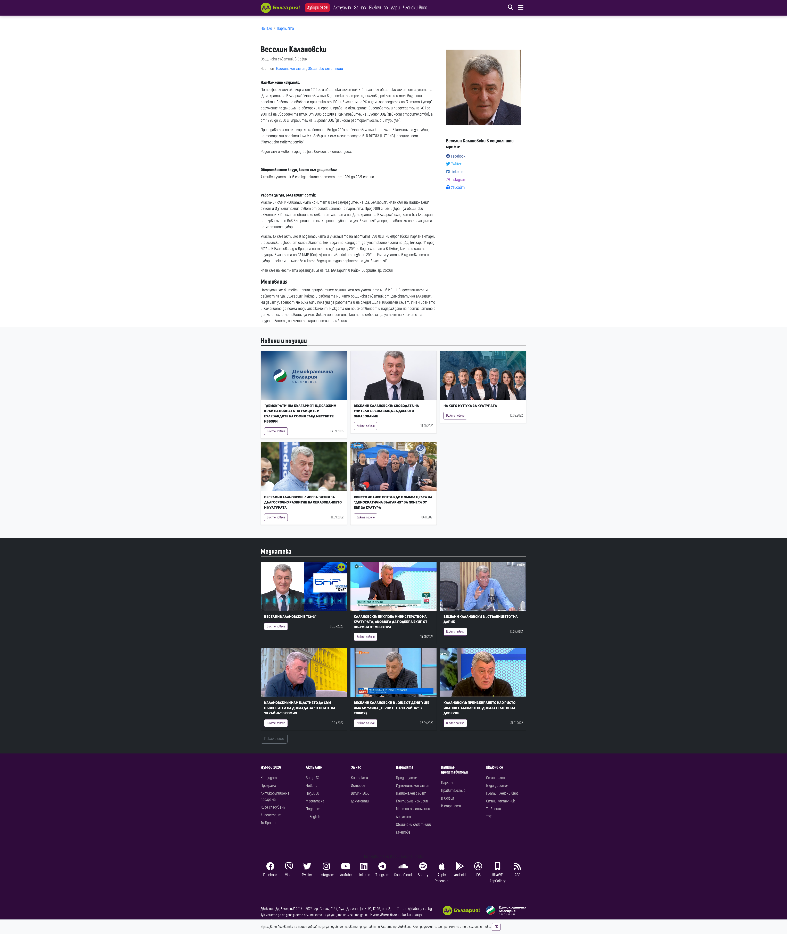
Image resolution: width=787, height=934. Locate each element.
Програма (268, 785)
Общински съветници (325, 68)
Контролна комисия (412, 801)
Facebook (457, 156)
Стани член (495, 777)
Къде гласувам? (273, 807)
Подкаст (313, 808)
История (358, 785)
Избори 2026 (317, 8)
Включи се (378, 8)
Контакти (359, 777)
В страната (451, 806)
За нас (360, 8)
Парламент (450, 782)
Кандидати (270, 777)
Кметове (403, 832)
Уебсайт (457, 187)
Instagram (458, 179)
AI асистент (271, 815)
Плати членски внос (502, 793)
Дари (395, 8)
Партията (285, 28)
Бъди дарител (497, 785)
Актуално (342, 8)
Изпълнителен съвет (413, 785)
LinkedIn (456, 171)
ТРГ (488, 816)
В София (447, 798)
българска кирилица (406, 914)
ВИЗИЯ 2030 (360, 793)
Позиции (312, 793)
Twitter (456, 164)
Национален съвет (291, 68)
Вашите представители (454, 770)
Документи (360, 801)
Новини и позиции (284, 341)
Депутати (404, 816)
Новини (311, 785)
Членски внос (415, 8)
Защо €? (312, 777)
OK (496, 927)
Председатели (407, 777)
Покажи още (274, 738)
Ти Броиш (268, 822)
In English (313, 816)
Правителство (453, 790)
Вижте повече (276, 431)
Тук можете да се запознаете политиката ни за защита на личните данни (314, 915)
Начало (266, 28)
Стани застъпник (500, 801)
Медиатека (276, 552)
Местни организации (413, 808)
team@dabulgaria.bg (416, 908)
